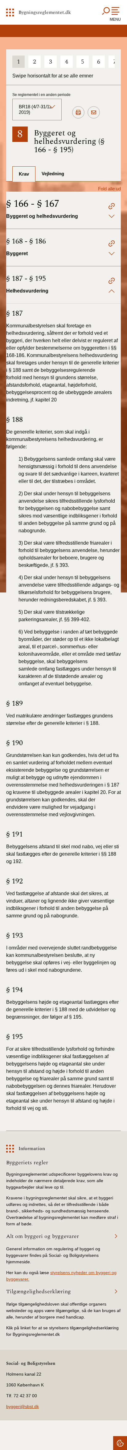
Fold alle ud (109, 188)
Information (31, 1148)
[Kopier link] (111, 207)
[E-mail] (94, 112)
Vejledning (53, 173)
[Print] (78, 112)
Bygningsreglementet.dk (44, 12)
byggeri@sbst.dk (22, 1406)
